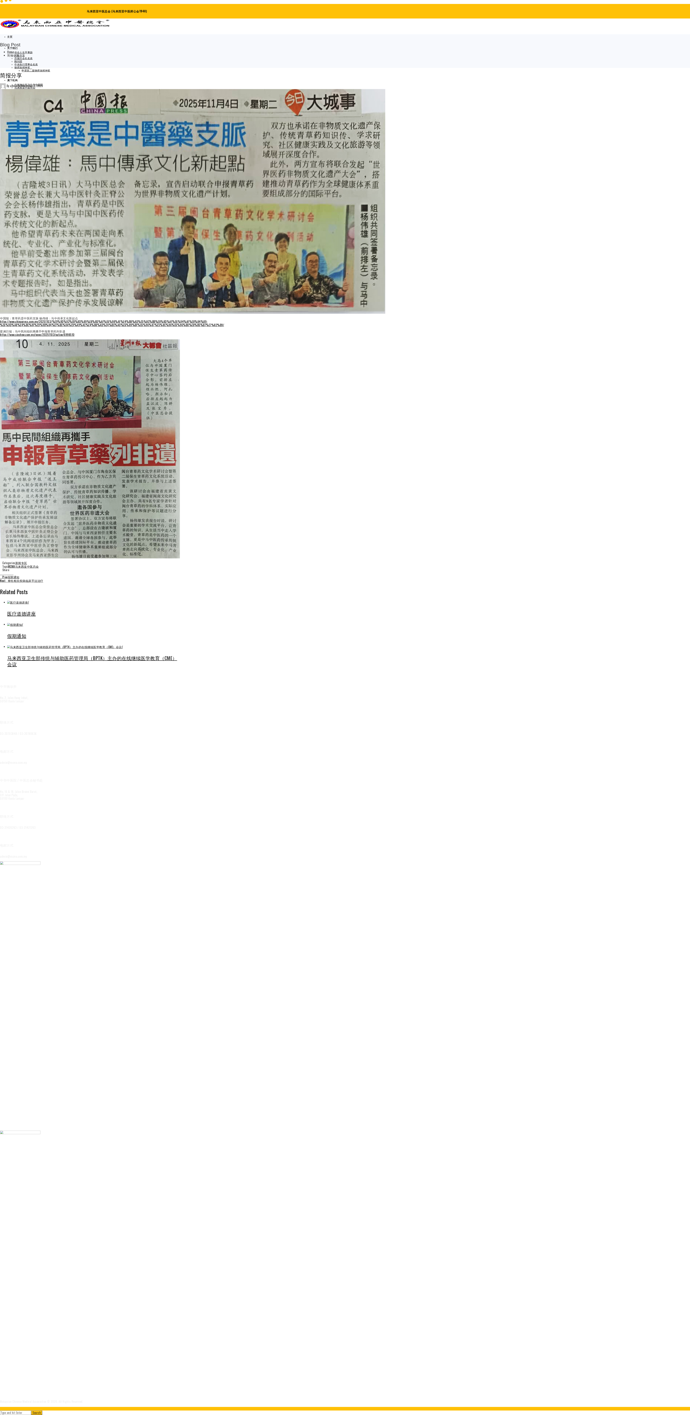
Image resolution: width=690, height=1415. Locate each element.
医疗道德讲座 (21, 613)
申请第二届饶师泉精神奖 (36, 70)
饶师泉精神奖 (22, 67)
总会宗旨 (19, 55)
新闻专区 (21, 563)
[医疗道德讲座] (18, 602)
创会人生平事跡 (23, 52)
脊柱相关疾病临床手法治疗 (21, 580)
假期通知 (10, 577)
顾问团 (18, 61)
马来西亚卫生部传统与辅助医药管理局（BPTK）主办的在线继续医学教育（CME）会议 (92, 661)
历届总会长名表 (23, 58)
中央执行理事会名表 (26, 64)
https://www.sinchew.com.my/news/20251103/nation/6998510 (37, 335)
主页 (9, 37)
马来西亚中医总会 (27, 566)
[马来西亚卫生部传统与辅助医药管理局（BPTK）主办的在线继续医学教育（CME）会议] (65, 646)
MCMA (11, 566)
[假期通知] (15, 624)
